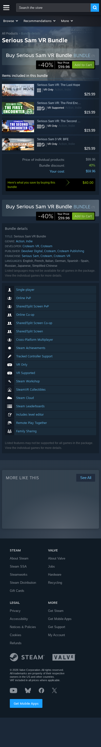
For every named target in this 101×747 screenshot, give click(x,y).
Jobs (51, 566)
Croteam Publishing (70, 251)
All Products (10, 33)
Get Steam (55, 611)
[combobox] (53, 7)
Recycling (55, 582)
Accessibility (19, 619)
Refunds (16, 643)
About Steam (19, 558)
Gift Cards (17, 591)
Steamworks (18, 574)
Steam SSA (18, 566)
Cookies (15, 635)
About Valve (56, 558)
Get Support (56, 627)
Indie (29, 241)
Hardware (54, 574)
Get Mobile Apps (26, 703)
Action (20, 241)
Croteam (46, 246)
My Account (56, 635)
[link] (54, 65)
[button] (11, 20)
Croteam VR (31, 246)
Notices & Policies (23, 627)
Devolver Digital (32, 251)
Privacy (15, 611)
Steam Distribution (23, 582)
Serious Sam (30, 256)
